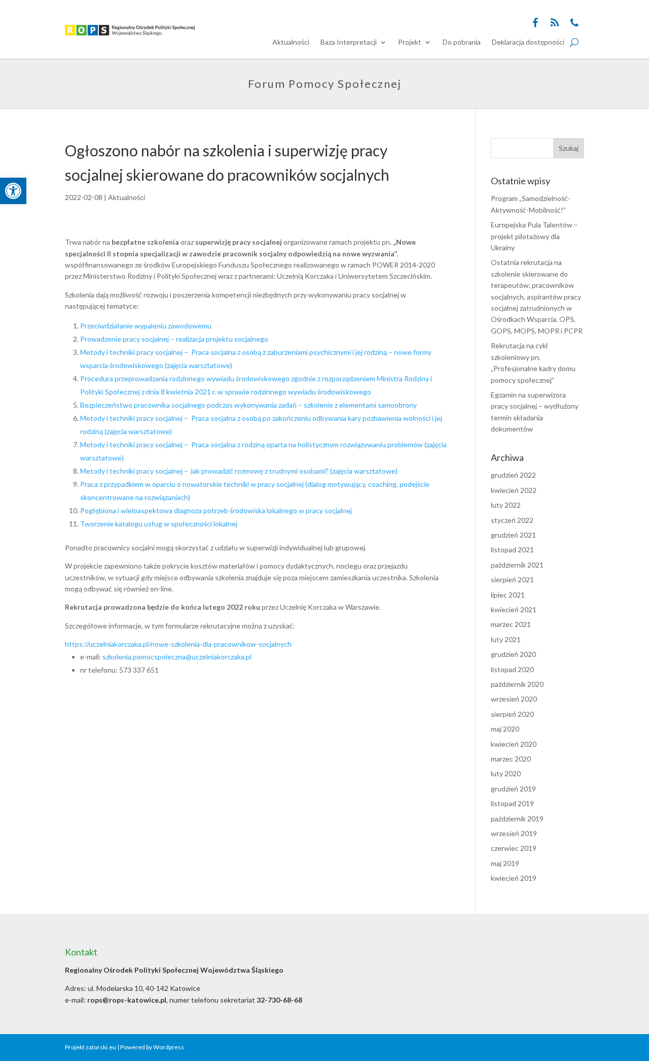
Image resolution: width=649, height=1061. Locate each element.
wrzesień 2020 (514, 698)
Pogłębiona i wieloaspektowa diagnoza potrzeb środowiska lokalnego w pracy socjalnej (216, 510)
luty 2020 (506, 773)
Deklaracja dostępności (528, 42)
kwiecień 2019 (513, 878)
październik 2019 (517, 818)
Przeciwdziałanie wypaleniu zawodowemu (145, 325)
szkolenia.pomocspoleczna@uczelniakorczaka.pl (176, 656)
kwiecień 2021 (513, 609)
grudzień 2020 (513, 654)
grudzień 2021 (513, 534)
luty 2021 (506, 639)
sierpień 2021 (512, 579)
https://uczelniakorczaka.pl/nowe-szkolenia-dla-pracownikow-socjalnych (178, 644)
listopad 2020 (512, 669)
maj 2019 (505, 863)
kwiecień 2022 (513, 490)
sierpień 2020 (512, 714)
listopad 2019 (512, 803)
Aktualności (290, 42)
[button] (13, 191)
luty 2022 (506, 505)
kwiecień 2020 (513, 744)
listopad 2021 (512, 549)
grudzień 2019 (513, 788)
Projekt (409, 42)
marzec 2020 (511, 758)
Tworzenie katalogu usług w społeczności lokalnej (158, 523)
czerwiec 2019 (513, 848)
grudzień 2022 (513, 475)
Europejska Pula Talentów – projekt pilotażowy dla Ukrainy (534, 236)
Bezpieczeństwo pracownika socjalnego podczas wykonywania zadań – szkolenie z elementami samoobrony (248, 405)
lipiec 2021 (508, 594)
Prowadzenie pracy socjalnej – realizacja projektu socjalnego (174, 339)
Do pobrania (462, 42)
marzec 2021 (511, 624)
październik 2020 (517, 684)
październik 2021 (517, 564)
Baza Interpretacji (348, 42)
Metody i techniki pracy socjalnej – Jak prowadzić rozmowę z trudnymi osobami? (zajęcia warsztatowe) (239, 471)
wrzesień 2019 (514, 833)
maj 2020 (505, 728)
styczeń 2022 (512, 520)
